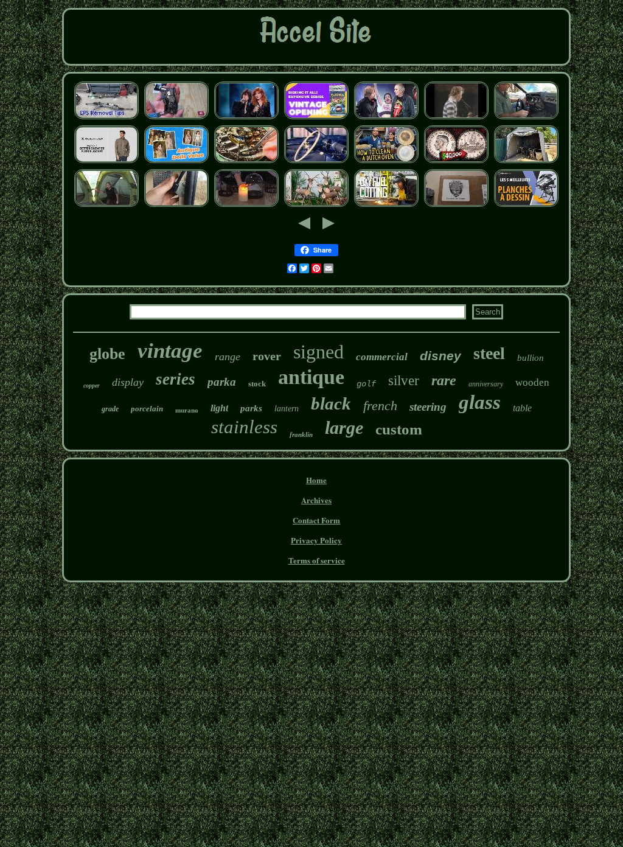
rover (266, 356)
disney (440, 356)
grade (110, 409)
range (227, 356)
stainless (244, 426)
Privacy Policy (316, 540)
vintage (170, 351)
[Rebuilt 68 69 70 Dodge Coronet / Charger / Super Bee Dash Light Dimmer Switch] (526, 118)
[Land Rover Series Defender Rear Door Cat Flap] (176, 205)
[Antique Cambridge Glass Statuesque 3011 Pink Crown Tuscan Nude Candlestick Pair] (246, 205)
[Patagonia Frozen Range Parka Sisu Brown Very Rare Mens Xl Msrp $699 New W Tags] (106, 161)
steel (489, 353)
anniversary (485, 384)
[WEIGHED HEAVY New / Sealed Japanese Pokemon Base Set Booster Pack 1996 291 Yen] (316, 118)
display (128, 382)
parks (251, 408)
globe (107, 354)
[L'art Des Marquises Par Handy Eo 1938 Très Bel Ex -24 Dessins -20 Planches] (526, 205)
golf (366, 384)
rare (443, 380)
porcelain (147, 408)
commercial (382, 357)
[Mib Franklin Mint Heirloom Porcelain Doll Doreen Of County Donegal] (176, 161)
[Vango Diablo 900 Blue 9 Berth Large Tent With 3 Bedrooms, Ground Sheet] (106, 205)
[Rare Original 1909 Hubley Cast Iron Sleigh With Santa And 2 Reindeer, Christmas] (316, 205)
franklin (301, 434)
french (380, 405)
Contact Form (316, 520)
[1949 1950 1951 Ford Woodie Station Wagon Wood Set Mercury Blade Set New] (316, 161)
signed (318, 352)
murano (186, 410)
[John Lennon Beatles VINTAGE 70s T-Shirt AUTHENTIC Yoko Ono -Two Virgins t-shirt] (456, 118)
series (175, 379)
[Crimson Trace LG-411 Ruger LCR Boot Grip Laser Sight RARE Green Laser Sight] (176, 118)
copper (91, 385)
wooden (532, 382)
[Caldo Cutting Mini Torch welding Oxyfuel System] (386, 205)
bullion (530, 358)
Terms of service (316, 560)
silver (403, 380)
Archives (316, 500)
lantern (286, 408)
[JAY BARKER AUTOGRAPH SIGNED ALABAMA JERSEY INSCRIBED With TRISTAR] (456, 205)
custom (398, 429)
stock (257, 383)
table (522, 408)
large (344, 427)
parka (221, 381)
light (219, 408)
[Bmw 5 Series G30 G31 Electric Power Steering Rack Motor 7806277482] (106, 118)
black (331, 403)
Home (316, 480)
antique (311, 377)
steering (428, 406)
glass (480, 402)
